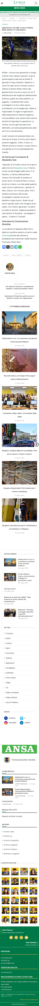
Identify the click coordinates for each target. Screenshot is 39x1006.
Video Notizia (11, 697)
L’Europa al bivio (10, 589)
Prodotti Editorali (6, 989)
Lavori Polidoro (12, 702)
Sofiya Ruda (8, 33)
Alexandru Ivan (20, 168)
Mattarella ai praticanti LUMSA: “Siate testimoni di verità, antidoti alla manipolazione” (17, 599)
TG (7, 688)
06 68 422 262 (7, 958)
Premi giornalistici (6, 987)
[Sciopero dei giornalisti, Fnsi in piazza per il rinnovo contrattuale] (19, 472)
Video (8, 683)
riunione (5, 235)
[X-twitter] (21, 937)
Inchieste (9, 673)
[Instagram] (16, 937)
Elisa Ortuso (7, 804)
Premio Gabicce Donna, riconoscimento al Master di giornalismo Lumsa (26, 577)
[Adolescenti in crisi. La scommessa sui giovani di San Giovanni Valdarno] (19, 323)
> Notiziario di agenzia (10, 854)
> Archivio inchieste (9, 849)
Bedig (25, 1004)
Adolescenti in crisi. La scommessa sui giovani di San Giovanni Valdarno (26, 562)
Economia (10, 653)
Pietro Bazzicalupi (21, 784)
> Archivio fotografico (10, 840)
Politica (9, 658)
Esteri (8, 638)
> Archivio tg (7, 836)
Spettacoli (10, 663)
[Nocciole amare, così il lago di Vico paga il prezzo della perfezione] (19, 360)
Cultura (9, 643)
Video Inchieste (12, 692)
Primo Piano (11, 678)
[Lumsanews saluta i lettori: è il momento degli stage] (19, 398)
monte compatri (17, 255)
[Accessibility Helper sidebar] (36, 444)
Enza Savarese (21, 796)
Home (4, 18)
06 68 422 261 (5, 960)
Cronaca (12, 18)
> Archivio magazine (10, 845)
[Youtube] (26, 937)
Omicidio (27, 255)
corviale (6, 255)
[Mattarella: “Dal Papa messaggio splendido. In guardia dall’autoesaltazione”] (10, 613)
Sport (8, 648)
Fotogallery (10, 668)
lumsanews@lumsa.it (8, 963)
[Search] (36, 3)
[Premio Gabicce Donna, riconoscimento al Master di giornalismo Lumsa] (10, 577)
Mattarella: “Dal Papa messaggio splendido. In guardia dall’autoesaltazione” (26, 613)
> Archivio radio (8, 832)
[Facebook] (11, 937)
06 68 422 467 (7, 972)
